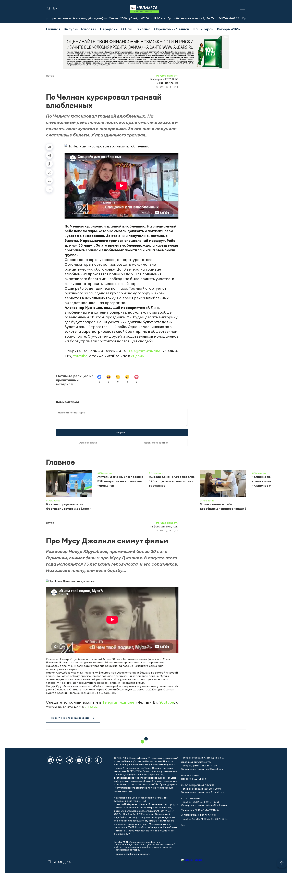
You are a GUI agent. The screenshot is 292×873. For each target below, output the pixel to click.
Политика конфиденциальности (132, 854)
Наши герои (203, 29)
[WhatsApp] (49, 172)
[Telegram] (49, 155)
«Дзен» (137, 355)
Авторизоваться (88, 442)
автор (50, 75)
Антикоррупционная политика (198, 815)
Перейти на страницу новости (70, 717)
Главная (53, 29)
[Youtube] (79, 760)
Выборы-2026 (228, 29)
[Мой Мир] (49, 180)
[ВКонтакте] (49, 147)
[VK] (59, 760)
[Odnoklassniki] (88, 760)
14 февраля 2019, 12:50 (164, 79)
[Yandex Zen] (50, 760)
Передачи (109, 29)
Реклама (143, 29)
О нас (126, 29)
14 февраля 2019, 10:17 (164, 526)
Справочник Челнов (171, 29)
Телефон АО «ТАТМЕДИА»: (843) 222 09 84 (204, 819)
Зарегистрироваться (155, 442)
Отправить (122, 432)
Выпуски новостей (80, 29)
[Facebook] (98, 760)
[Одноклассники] (49, 163)
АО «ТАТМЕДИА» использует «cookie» (134, 842)
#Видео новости (167, 75)
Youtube (80, 355)
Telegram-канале (144, 351)
